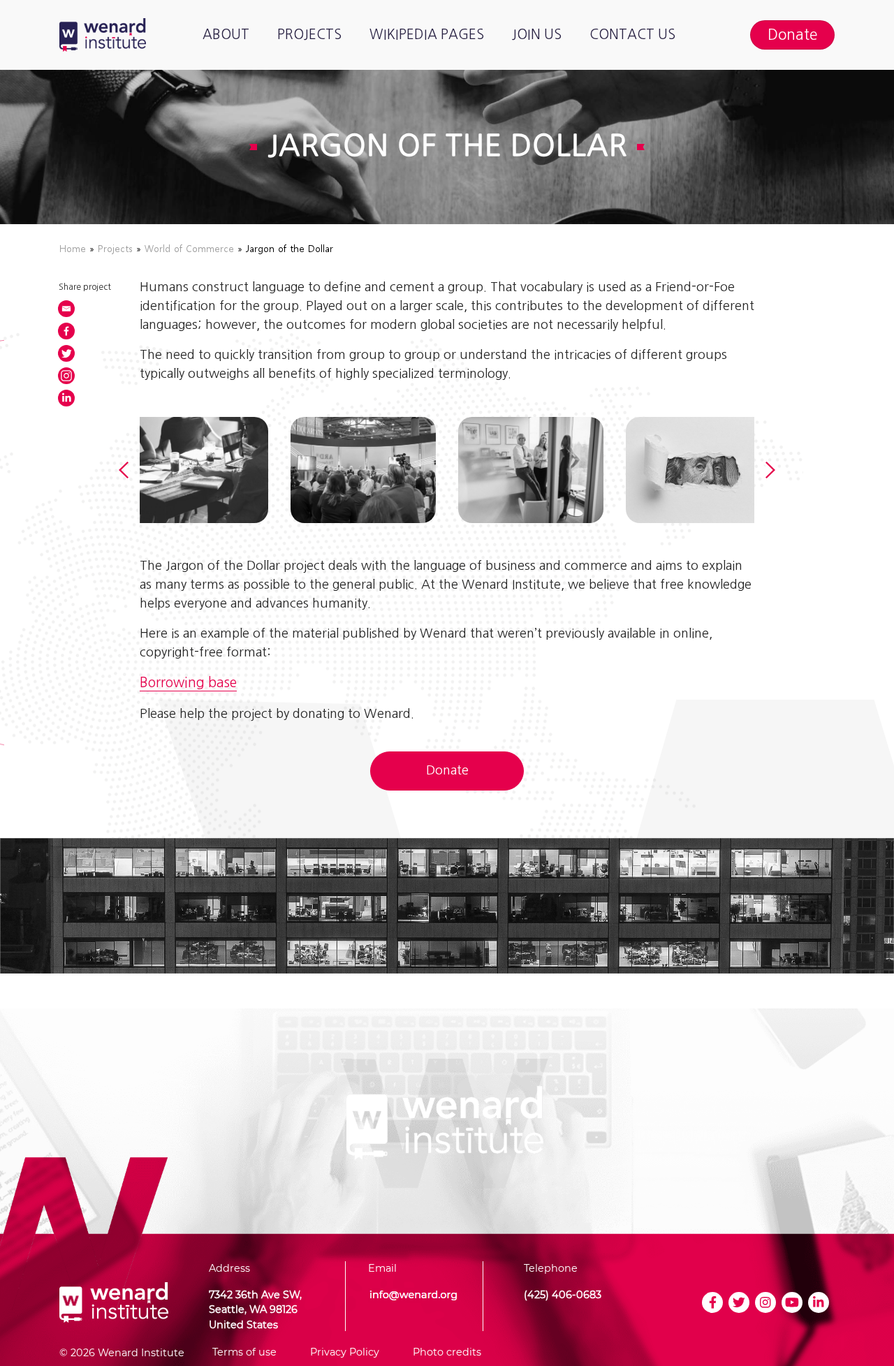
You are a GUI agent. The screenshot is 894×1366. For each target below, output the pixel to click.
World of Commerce (189, 248)
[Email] (66, 308)
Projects (309, 34)
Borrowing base (188, 682)
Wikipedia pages (426, 34)
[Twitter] (66, 353)
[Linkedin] (66, 398)
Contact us (632, 34)
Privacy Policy (344, 1352)
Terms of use (244, 1352)
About (226, 34)
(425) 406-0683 (562, 1294)
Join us (537, 34)
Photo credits (447, 1352)
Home (72, 248)
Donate (447, 770)
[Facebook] (66, 331)
